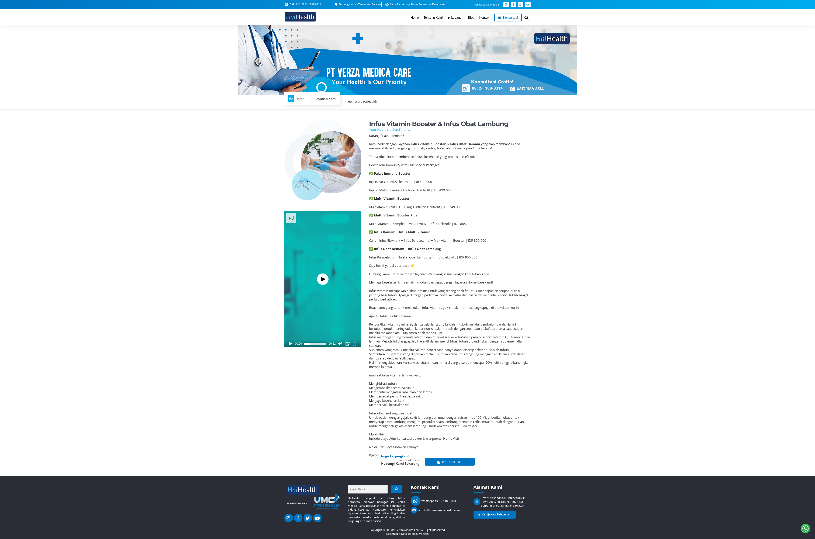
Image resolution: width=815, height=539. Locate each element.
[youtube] (317, 518)
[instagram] (288, 518)
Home (414, 17)
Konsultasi (510, 17)
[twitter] (308, 518)
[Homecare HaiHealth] (300, 19)
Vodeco (424, 534)
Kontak (484, 17)
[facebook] (298, 518)
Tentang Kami (433, 17)
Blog (471, 17)
